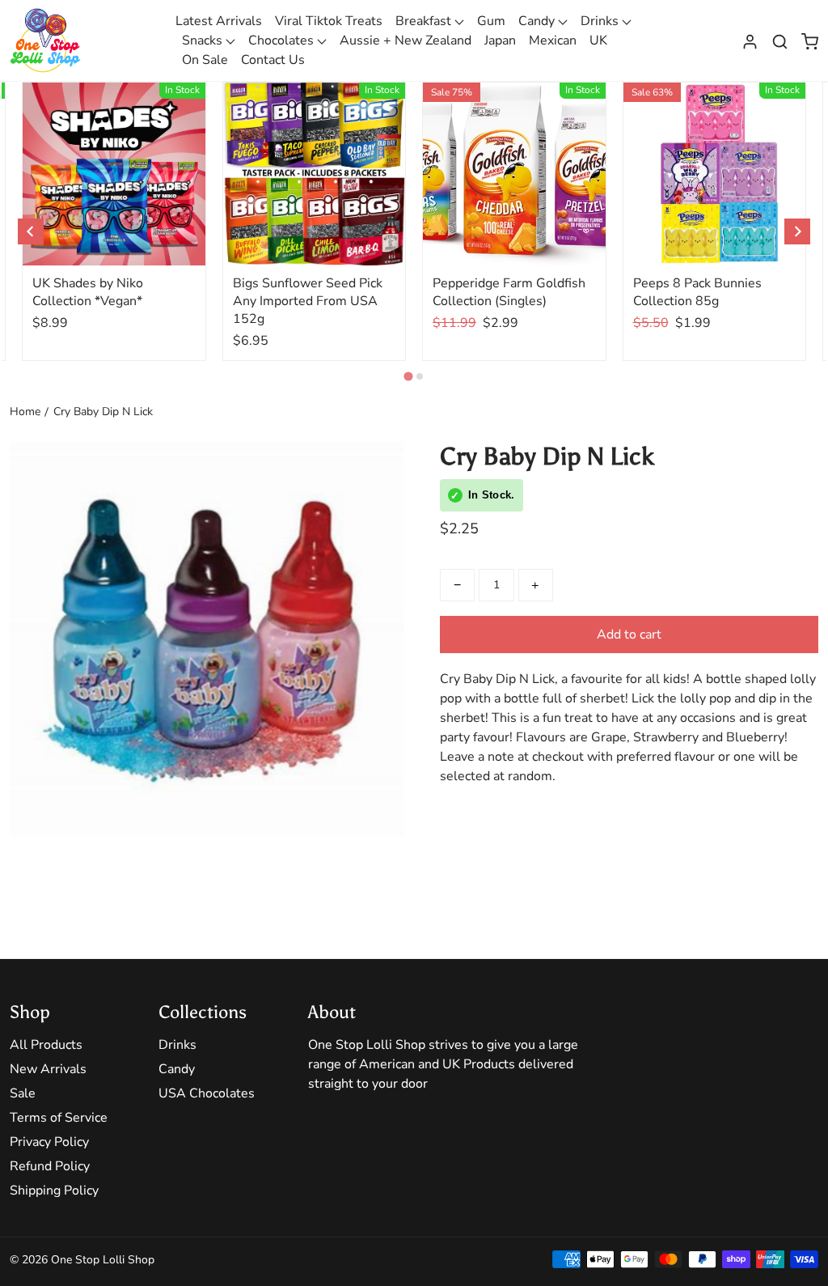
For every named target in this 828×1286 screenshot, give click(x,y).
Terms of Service (59, 1118)
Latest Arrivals (218, 21)
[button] (779, 40)
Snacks (204, 40)
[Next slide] (797, 231)
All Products (46, 1045)
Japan (500, 40)
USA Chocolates (206, 1093)
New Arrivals (48, 1069)
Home (25, 411)
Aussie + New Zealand (405, 40)
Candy (538, 21)
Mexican (553, 40)
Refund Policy (50, 1166)
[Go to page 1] (407, 375)
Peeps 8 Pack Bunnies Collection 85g (697, 292)
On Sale (205, 60)
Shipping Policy (54, 1190)
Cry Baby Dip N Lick (103, 411)
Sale (23, 1093)
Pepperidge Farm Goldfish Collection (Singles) (509, 292)
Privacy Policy (49, 1142)
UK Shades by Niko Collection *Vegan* (87, 292)
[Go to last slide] (31, 231)
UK (598, 40)
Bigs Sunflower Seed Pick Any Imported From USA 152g (307, 301)
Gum (491, 21)
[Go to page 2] (419, 376)
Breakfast (424, 21)
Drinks (601, 21)
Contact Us (273, 60)
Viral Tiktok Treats (328, 21)
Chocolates (282, 40)
